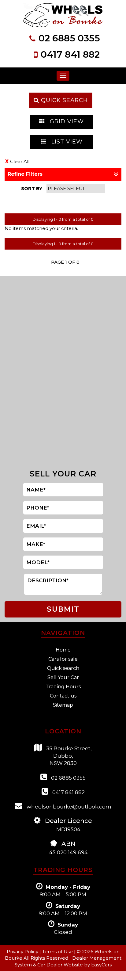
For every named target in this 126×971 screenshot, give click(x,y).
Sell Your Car (63, 677)
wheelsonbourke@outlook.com (68, 807)
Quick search (63, 668)
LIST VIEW (66, 141)
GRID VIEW (66, 121)
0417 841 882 (70, 54)
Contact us (63, 696)
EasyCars (101, 965)
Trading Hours (63, 687)
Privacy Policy (23, 951)
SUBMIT (63, 609)
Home (63, 650)
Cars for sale (63, 659)
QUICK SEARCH (63, 100)
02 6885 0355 (69, 38)
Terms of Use (58, 951)
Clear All (19, 161)
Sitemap (63, 705)
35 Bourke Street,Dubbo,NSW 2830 (68, 755)
